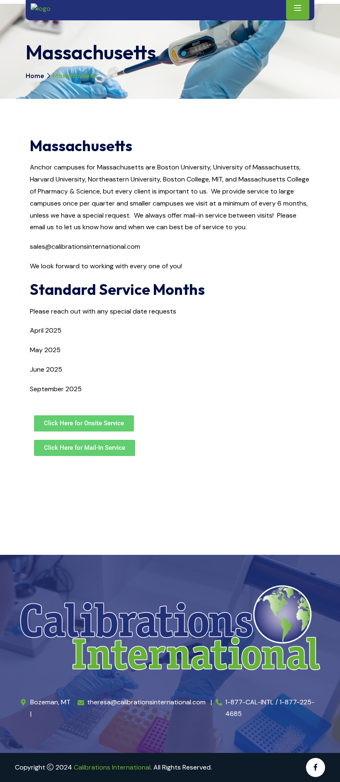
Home (35, 75)
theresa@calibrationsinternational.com (146, 702)
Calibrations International (112, 767)
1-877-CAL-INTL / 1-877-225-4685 (270, 708)
